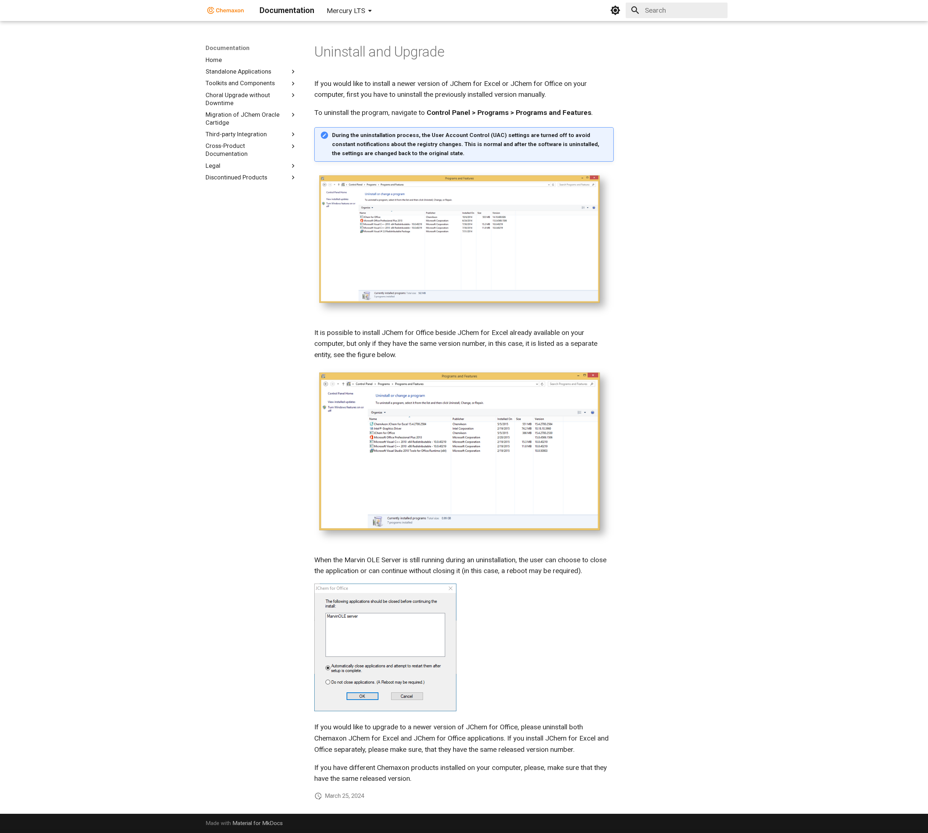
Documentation (227, 47)
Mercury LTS (346, 11)
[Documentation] (225, 10)
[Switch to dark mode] (615, 10)
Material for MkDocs (257, 823)
